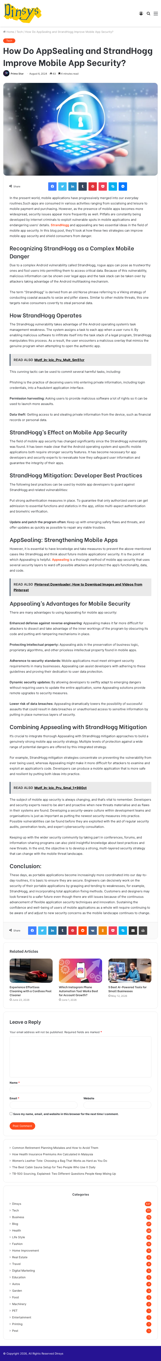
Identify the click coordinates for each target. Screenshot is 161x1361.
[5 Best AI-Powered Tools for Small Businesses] (129, 971)
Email (14, 1098)
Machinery (19, 1304)
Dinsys (16, 1203)
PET (15, 1310)
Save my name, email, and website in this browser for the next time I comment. (66, 1114)
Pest (15, 1330)
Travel (16, 1264)
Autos (16, 1284)
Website (88, 1098)
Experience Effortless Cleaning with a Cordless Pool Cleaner (31, 991)
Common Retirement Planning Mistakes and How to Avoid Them (55, 1147)
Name (15, 1082)
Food (15, 1297)
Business (18, 1217)
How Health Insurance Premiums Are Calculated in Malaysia (52, 1154)
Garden (17, 1290)
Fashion (17, 1244)
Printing (17, 1324)
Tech (20, 31)
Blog (15, 1223)
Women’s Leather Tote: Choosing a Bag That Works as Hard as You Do (59, 1160)
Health (16, 1230)
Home (10, 31)
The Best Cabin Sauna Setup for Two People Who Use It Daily (54, 1167)
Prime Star (17, 73)
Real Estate (19, 1257)
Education (19, 1277)
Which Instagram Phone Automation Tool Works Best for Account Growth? (78, 991)
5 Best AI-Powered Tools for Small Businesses (127, 989)
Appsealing (60, 560)
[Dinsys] (22, 13)
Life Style (18, 1237)
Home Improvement (25, 1250)
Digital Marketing (23, 1270)
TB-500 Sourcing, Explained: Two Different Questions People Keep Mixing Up (64, 1173)
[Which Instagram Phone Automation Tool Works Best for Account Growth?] (80, 971)
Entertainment (21, 1317)
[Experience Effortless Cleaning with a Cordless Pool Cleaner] (31, 971)
